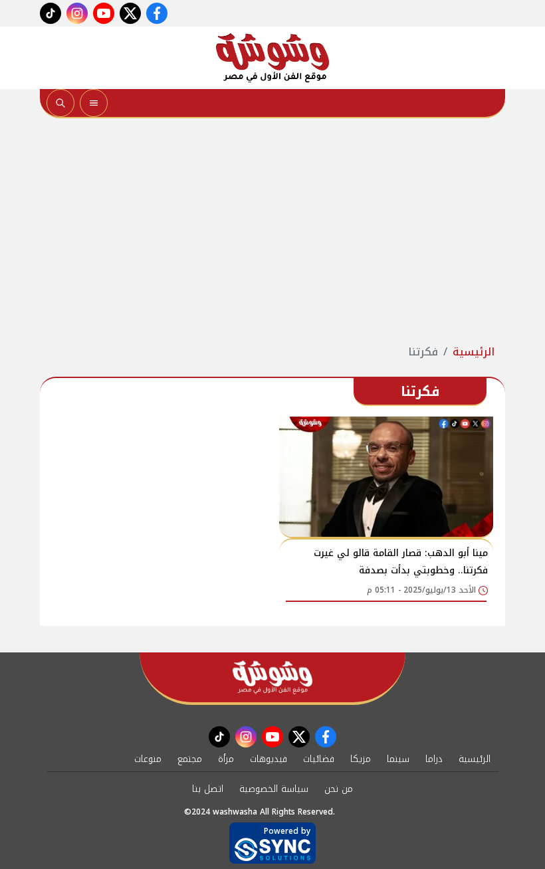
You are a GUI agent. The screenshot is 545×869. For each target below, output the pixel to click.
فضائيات (318, 759)
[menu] (94, 103)
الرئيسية (473, 351)
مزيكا (360, 759)
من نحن (338, 789)
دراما (434, 759)
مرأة (226, 759)
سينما (398, 759)
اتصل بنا (207, 789)
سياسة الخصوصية (273, 789)
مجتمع (189, 759)
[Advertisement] (272, 231)
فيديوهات (268, 759)
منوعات (148, 759)
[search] (60, 103)
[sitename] (272, 677)
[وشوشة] (272, 57)
